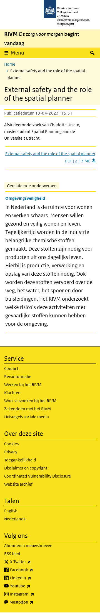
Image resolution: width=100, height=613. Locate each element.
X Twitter (32, 561)
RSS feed (12, 553)
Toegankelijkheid (20, 460)
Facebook (34, 569)
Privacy (10, 451)
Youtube (32, 586)
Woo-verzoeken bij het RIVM (30, 400)
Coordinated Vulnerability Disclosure (37, 476)
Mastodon (33, 602)
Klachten (12, 392)
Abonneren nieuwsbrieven (28, 545)
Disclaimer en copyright (25, 468)
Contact (11, 368)
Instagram (34, 594)
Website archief (18, 484)
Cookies (11, 443)
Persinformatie (17, 376)
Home (9, 64)
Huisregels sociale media (26, 416)
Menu (17, 53)
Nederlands (14, 518)
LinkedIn (33, 577)
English (11, 510)
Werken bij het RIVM (22, 384)
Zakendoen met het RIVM (27, 408)
